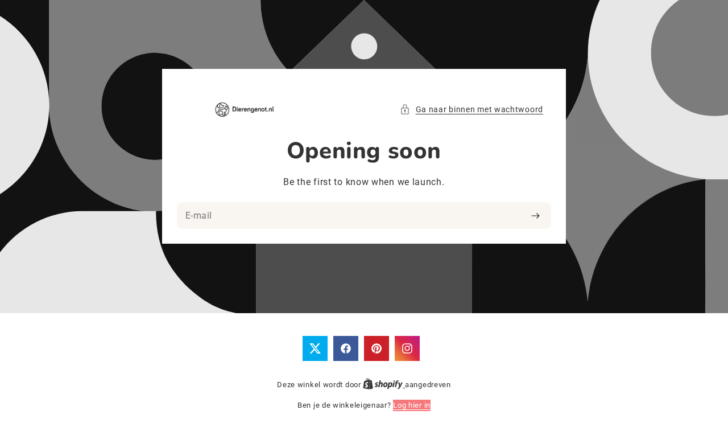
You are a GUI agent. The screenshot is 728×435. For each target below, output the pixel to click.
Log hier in (412, 405)
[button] (471, 109)
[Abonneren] (535, 216)
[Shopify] (384, 384)
